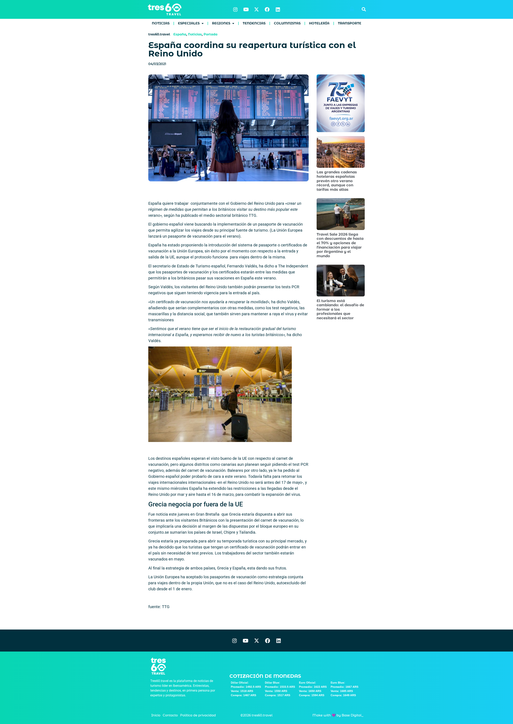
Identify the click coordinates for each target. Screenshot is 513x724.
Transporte (349, 23)
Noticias (161, 23)
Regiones (221, 23)
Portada (210, 34)
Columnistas (287, 23)
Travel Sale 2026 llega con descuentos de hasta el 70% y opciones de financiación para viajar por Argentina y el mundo (340, 245)
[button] (364, 9)
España (179, 34)
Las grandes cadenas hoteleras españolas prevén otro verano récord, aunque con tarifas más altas (337, 181)
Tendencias (254, 23)
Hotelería (319, 23)
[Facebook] (267, 9)
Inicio (155, 715)
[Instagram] (235, 9)
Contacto (170, 715)
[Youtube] (246, 9)
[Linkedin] (278, 9)
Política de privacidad (198, 715)
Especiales (189, 23)
